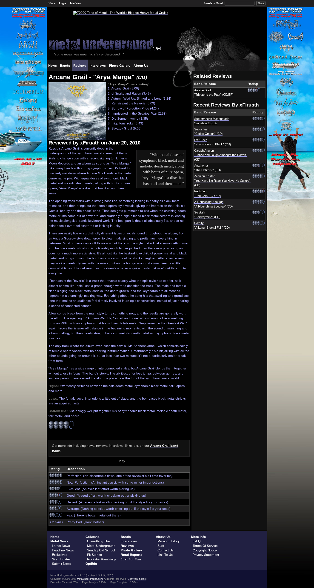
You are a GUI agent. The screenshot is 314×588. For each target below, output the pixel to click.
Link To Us (165, 554)
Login (62, 3)
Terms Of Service (205, 546)
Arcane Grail (68, 77)
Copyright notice (137, 578)
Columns (93, 537)
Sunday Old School (101, 550)
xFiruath (90, 143)
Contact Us (165, 550)
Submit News (61, 563)
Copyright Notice (205, 550)
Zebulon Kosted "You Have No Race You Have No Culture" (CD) (222, 181)
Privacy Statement (206, 554)
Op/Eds (91, 563)
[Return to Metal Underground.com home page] (157, 44)
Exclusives (59, 554)
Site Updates (61, 559)
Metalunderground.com (90, 578)
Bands (126, 537)
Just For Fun (131, 559)
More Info (198, 537)
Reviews (127, 546)
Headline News (63, 550)
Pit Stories (94, 554)
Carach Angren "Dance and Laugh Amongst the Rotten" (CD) (220, 155)
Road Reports (131, 554)
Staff (160, 546)
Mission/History (168, 541)
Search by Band (213, 3)
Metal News (59, 541)
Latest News (61, 546)
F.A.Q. (197, 541)
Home (52, 3)
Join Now (75, 3)
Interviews (129, 541)
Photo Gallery (131, 550)
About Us (163, 537)
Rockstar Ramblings (101, 559)
